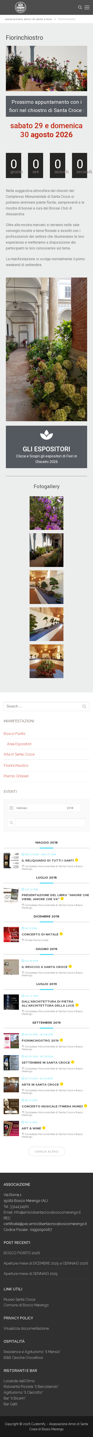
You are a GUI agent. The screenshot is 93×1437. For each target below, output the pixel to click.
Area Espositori (19, 744)
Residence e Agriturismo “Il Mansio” (32, 1352)
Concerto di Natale (40, 934)
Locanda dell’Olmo (19, 1381)
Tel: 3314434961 (16, 1206)
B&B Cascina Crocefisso (23, 1357)
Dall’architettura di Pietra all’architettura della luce (48, 1003)
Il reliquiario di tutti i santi (48, 860)
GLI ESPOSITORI (46, 449)
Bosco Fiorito (15, 734)
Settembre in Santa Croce (46, 1062)
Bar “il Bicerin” (15, 1398)
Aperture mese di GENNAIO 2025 (31, 1274)
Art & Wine (31, 1128)
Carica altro (46, 1151)
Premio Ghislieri (16, 776)
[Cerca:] (46, 706)
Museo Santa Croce (19, 1299)
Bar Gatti (10, 1404)
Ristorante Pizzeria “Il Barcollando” (31, 1386)
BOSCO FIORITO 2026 (22, 1253)
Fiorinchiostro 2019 (40, 1040)
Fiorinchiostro (16, 765)
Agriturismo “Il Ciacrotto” (23, 1392)
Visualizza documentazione (26, 1328)
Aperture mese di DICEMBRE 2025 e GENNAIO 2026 (46, 1263)
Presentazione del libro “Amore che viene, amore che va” (55, 897)
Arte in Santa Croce (19, 754)
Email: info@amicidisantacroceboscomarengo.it (42, 1212)
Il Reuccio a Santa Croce (44, 967)
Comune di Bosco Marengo (26, 1305)
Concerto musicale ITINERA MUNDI (52, 1106)
